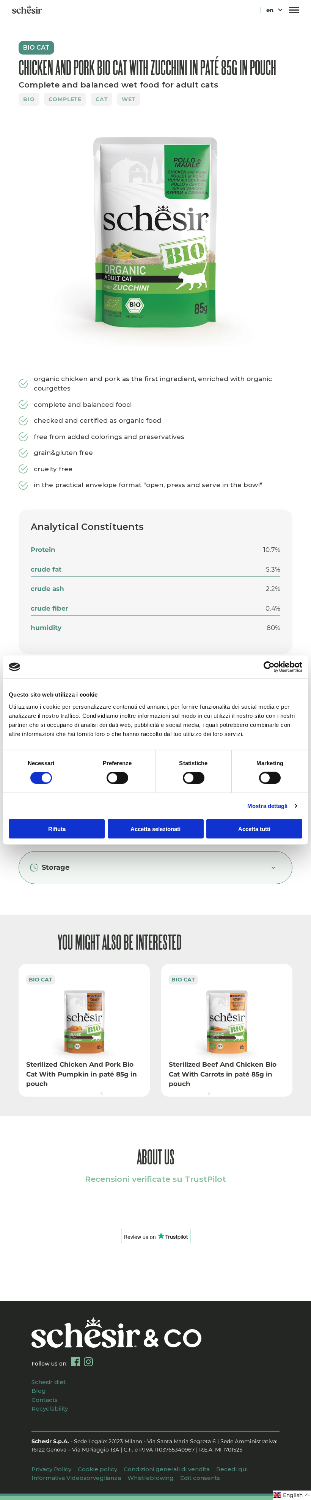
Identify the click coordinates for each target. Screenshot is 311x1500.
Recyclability (49, 1408)
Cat (102, 99)
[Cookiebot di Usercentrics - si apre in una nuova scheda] (269, 667)
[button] (102, 1093)
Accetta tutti (254, 828)
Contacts (44, 1399)
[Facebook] (75, 1361)
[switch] (117, 778)
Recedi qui (232, 1469)
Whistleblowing (150, 1477)
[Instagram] (88, 1361)
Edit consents (200, 1477)
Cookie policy (97, 1469)
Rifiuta (57, 828)
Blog (38, 1390)
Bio (29, 99)
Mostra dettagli (267, 806)
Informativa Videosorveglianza (76, 1477)
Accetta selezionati (155, 828)
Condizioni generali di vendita (167, 1469)
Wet (129, 99)
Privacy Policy (51, 1469)
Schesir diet (48, 1382)
